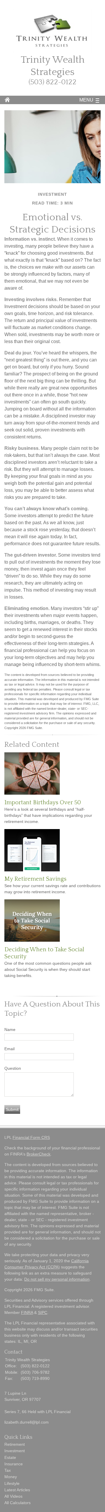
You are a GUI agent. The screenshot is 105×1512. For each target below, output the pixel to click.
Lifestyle (12, 1483)
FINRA (27, 1312)
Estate (10, 1457)
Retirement (14, 1444)
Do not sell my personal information (57, 1279)
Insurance (13, 1464)
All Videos (13, 1496)
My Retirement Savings (35, 879)
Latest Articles (17, 1489)
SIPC (42, 1312)
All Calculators (17, 1502)
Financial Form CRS (31, 1137)
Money (10, 1476)
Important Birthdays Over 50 (42, 802)
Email (9, 1048)
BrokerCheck (38, 1154)
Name (9, 1029)
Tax (7, 1470)
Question (12, 1068)
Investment (14, 1450)
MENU (86, 99)
